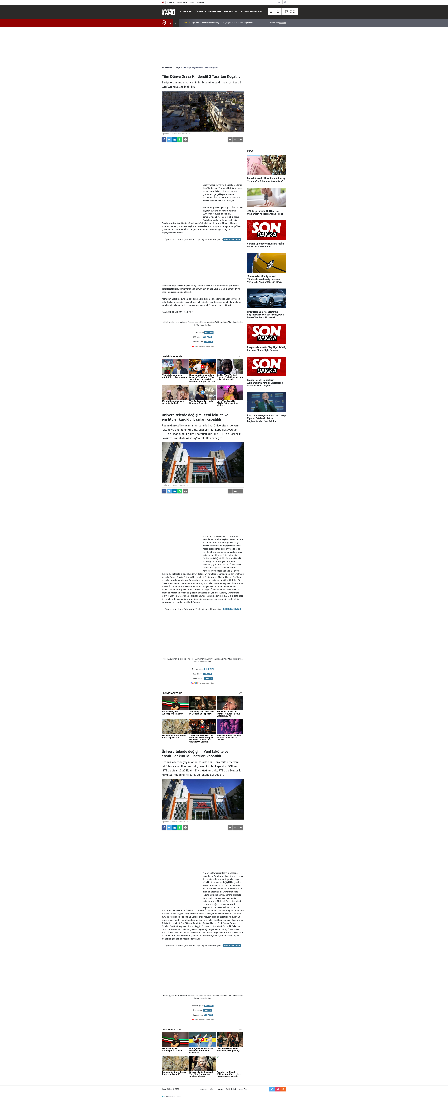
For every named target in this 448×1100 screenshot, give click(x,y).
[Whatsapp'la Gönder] (179, 139)
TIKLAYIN (209, 332)
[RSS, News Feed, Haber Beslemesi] (283, 1089)
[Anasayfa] (163, 2)
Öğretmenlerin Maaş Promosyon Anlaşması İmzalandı (213, 23)
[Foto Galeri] (285, 2)
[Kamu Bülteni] (168, 11)
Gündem (198, 11)
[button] (230, 139)
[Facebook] (164, 139)
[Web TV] (279, 2)
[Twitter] (169, 139)
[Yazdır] (185, 139)
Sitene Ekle (200, 2)
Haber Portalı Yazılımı (173, 1096)
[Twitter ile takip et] (272, 1089)
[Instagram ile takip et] (277, 1089)
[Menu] (271, 12)
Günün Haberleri (182, 2)
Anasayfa (203, 1089)
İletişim (220, 1089)
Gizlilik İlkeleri (231, 1089)
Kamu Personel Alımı (252, 11)
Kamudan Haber (213, 11)
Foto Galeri (186, 11)
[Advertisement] (224, 46)
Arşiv (192, 2)
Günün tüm (278, 23)
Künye (212, 1089)
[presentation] (170, 22)
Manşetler (170, 2)
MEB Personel (231, 11)
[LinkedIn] (174, 139)
